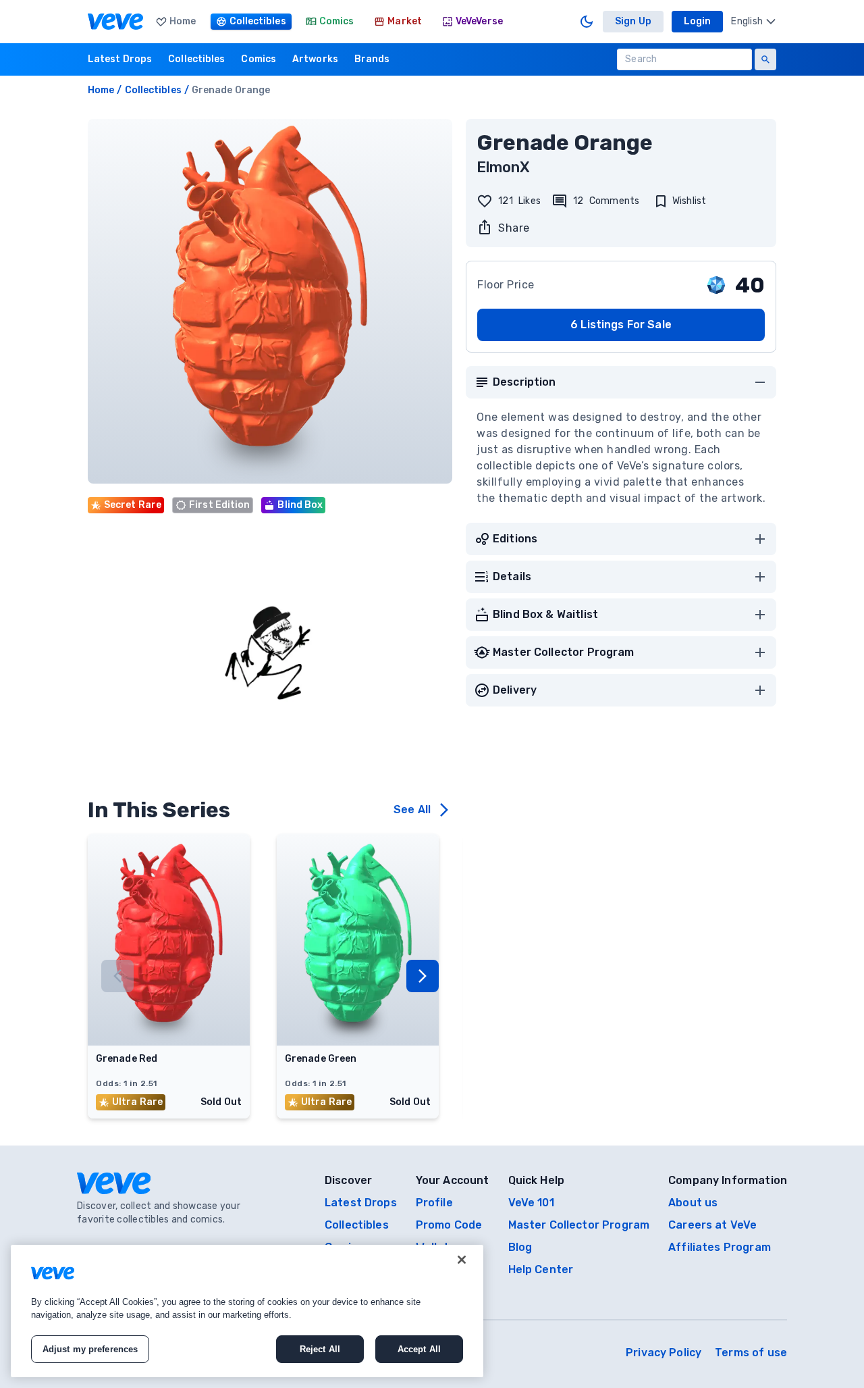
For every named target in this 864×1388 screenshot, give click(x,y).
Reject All (320, 1349)
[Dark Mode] (586, 22)
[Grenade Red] (169, 1041)
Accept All (419, 1349)
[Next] (422, 976)
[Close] (462, 1260)
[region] (247, 1311)
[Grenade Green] (358, 1041)
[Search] (765, 59)
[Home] (115, 22)
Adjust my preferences (90, 1349)
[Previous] (117, 976)
